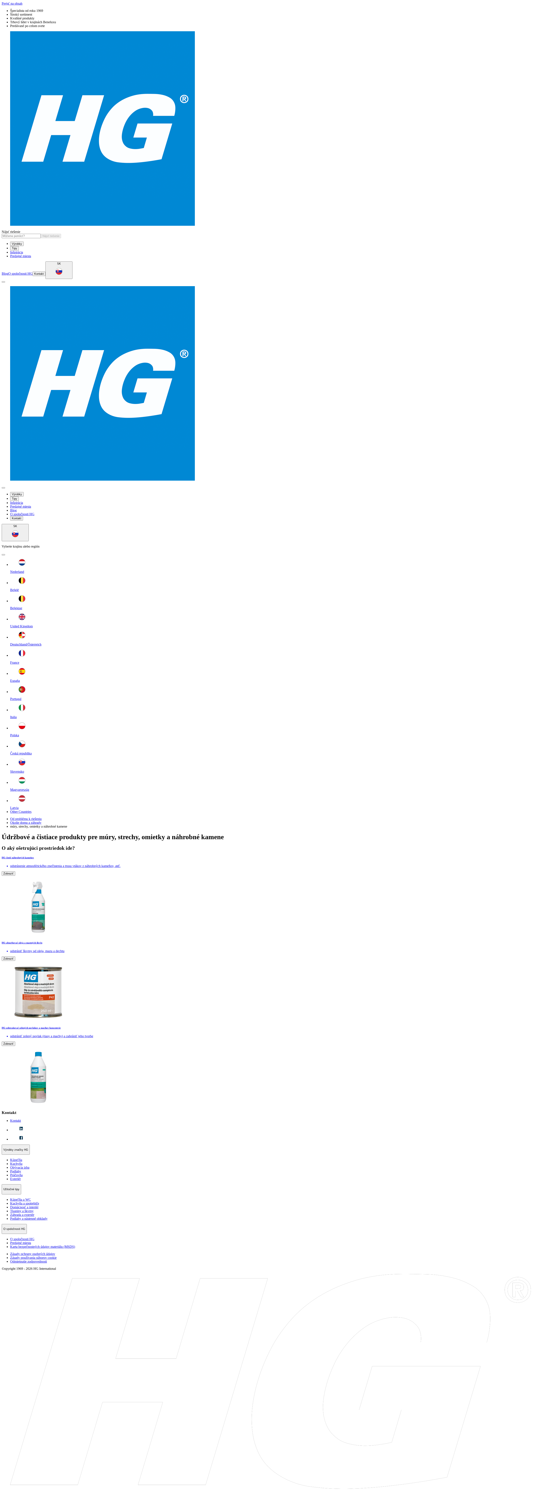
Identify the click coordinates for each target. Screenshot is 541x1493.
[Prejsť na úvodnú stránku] (270, 129)
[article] (270, 896)
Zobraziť (8, 873)
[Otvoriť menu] (3, 282)
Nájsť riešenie (11, 232)
